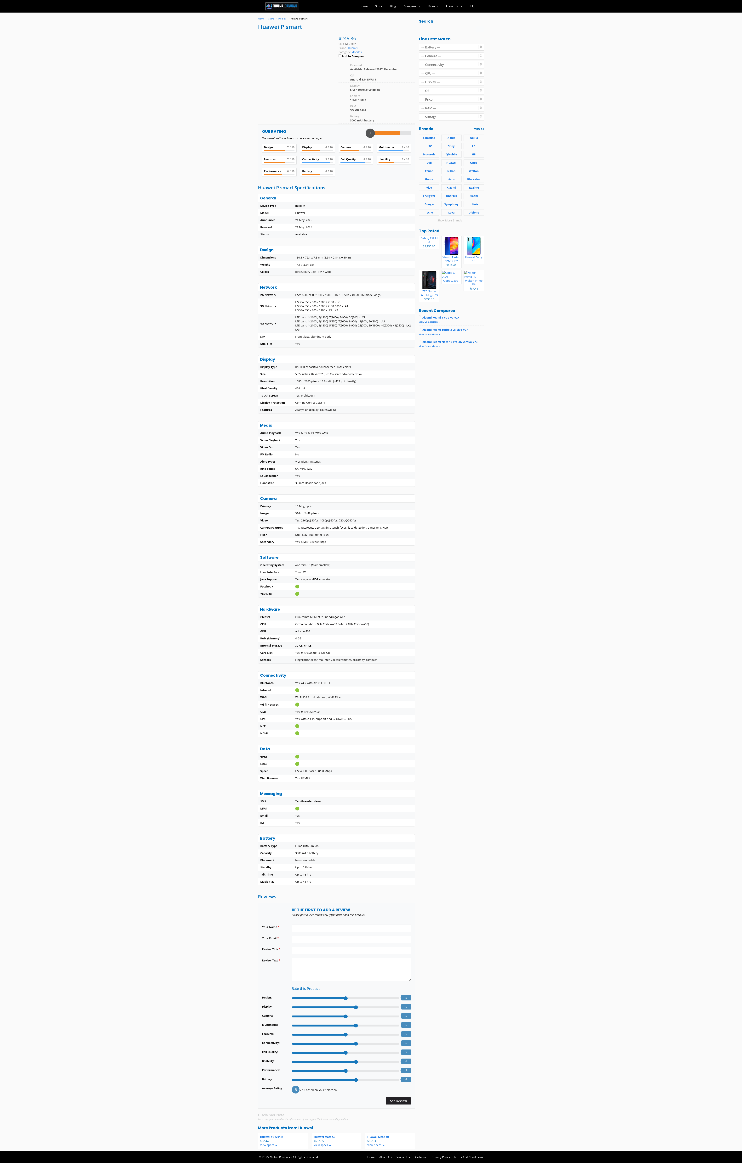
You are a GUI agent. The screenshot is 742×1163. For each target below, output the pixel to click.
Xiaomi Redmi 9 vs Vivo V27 (440, 317)
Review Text (271, 960)
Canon (429, 171)
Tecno (429, 212)
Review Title (271, 949)
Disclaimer (421, 1157)
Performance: (271, 1070)
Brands (433, 6)
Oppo (473, 162)
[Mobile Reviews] (282, 6)
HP (474, 154)
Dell (429, 162)
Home (363, 6)
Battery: (267, 1079)
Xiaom (474, 196)
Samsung (429, 138)
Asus (451, 179)
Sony (451, 146)
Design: (267, 997)
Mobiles (356, 52)
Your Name (270, 927)
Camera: (267, 1015)
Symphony (451, 204)
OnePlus (451, 196)
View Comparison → (430, 321)
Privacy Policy (441, 1157)
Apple (451, 138)
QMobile (451, 154)
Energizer (429, 196)
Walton (474, 171)
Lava (451, 212)
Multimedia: (270, 1025)
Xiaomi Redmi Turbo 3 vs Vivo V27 (445, 329)
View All (479, 129)
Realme (474, 187)
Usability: (268, 1061)
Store (378, 6)
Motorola (429, 154)
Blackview (474, 179)
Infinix (474, 204)
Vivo (429, 187)
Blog (393, 6)
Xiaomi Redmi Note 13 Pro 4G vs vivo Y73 (449, 342)
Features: (268, 1034)
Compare (410, 6)
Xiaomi (451, 187)
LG (474, 146)
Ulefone (474, 212)
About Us (452, 6)
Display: (267, 1006)
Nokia (474, 138)
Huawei (305, 1128)
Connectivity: (271, 1043)
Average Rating (272, 1088)
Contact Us (403, 1157)
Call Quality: (270, 1052)
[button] (472, 6)
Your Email (270, 938)
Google (429, 204)
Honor (429, 179)
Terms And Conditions (468, 1157)
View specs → (269, 1145)
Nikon (451, 171)
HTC (429, 146)
